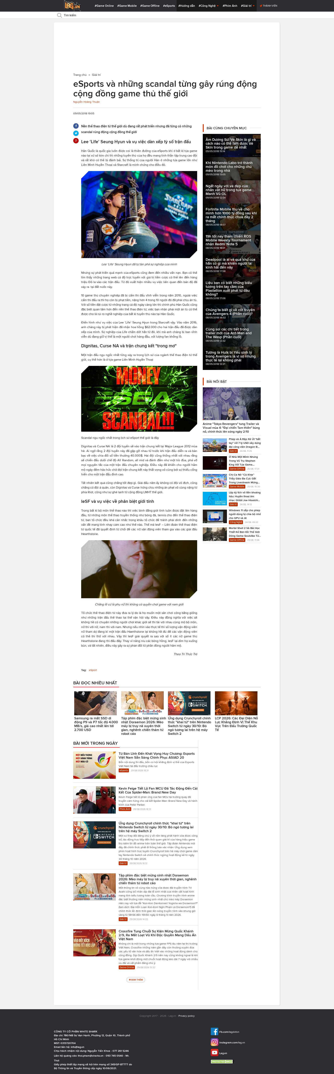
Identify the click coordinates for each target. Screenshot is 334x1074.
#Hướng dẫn (186, 5)
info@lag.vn (77, 1046)
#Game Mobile (127, 5)
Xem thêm (137, 979)
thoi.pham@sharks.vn (90, 1055)
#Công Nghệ (207, 5)
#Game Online (104, 5)
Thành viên (269, 5)
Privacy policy (186, 1015)
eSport (93, 670)
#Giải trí (246, 5)
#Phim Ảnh (230, 5)
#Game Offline (149, 5)
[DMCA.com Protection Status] (223, 1062)
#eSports (169, 5)
